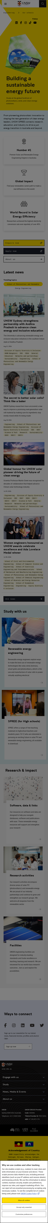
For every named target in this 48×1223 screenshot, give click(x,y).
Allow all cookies (24, 1200)
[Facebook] (21, 22)
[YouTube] (35, 22)
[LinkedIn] (17, 22)
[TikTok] (30, 22)
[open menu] (5, 3)
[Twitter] (42, 1025)
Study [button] (6, 1084)
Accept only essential (24, 1207)
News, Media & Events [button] (14, 1091)
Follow (35, 19)
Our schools (28, 13)
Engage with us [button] (11, 1077)
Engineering (9, 13)
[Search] (42, 3)
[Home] (24, 3)
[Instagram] (26, 22)
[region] (24, 1191)
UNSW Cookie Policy (30, 1193)
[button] (24, 243)
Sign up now (11, 1046)
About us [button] (7, 1099)
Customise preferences (24, 1214)
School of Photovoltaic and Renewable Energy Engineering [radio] (23, 284)
